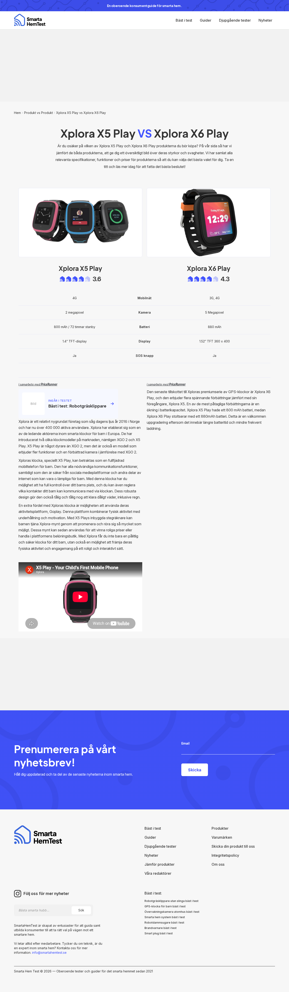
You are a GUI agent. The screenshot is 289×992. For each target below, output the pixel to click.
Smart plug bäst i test (158, 933)
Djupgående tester (235, 20)
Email (185, 743)
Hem (17, 113)
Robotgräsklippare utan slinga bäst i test (171, 901)
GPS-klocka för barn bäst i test (165, 906)
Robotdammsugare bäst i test (164, 922)
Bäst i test (184, 20)
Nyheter (265, 20)
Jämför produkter (159, 864)
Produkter (220, 828)
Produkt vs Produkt (38, 113)
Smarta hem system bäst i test (164, 917)
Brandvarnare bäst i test (160, 928)
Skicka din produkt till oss (233, 846)
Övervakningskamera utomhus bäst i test (171, 911)
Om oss (218, 864)
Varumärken (222, 837)
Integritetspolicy (225, 855)
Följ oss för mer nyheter (46, 893)
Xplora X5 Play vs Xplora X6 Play (81, 113)
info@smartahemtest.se (49, 952)
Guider (205, 20)
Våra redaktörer (157, 873)
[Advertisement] (144, 65)
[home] (29, 20)
